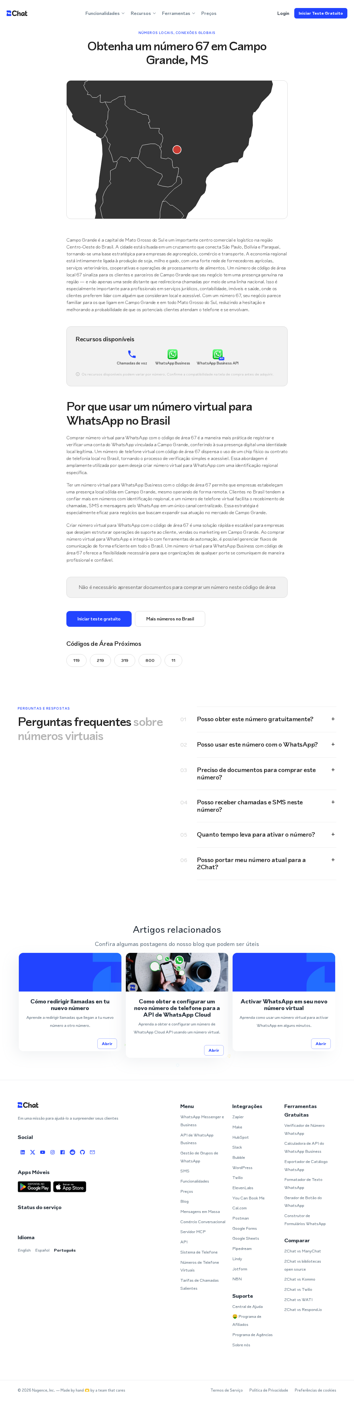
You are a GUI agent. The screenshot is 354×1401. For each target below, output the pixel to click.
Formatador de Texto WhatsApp (303, 1183)
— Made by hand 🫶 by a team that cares (90, 1390)
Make (237, 1127)
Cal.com (239, 1208)
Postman (240, 1218)
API (184, 1242)
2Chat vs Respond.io (303, 1309)
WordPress (242, 1167)
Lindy (237, 1259)
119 (76, 660)
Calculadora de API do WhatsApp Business (304, 1147)
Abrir (107, 1043)
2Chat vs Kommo (299, 1279)
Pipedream (242, 1248)
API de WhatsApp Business (197, 1139)
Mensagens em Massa (200, 1211)
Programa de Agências (252, 1334)
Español (42, 1250)
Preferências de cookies (315, 1390)
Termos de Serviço (226, 1390)
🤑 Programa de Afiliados (246, 1320)
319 (124, 660)
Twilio (237, 1177)
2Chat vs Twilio (298, 1289)
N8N (237, 1279)
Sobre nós (241, 1345)
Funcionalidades (194, 1181)
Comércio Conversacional (202, 1222)
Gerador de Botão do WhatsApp (303, 1202)
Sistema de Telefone (199, 1252)
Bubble (238, 1157)
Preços (209, 13)
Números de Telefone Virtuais (199, 1266)
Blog (184, 1201)
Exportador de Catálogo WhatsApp (306, 1165)
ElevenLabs (242, 1188)
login (283, 13)
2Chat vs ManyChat (302, 1251)
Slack (237, 1147)
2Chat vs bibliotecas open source (302, 1265)
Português (65, 1250)
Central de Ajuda (247, 1306)
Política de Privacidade (268, 1390)
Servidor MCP (193, 1232)
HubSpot (240, 1137)
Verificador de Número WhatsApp (304, 1129)
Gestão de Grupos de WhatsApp (199, 1157)
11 (173, 660)
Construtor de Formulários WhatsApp (305, 1219)
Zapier (238, 1117)
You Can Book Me (248, 1198)
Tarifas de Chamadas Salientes (199, 1284)
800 (149, 660)
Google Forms (244, 1228)
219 (100, 660)
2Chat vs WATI (298, 1299)
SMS (184, 1171)
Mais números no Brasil (170, 618)
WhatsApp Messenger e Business (202, 1121)
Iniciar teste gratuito (321, 13)
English (24, 1250)
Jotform (239, 1269)
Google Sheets (245, 1238)
